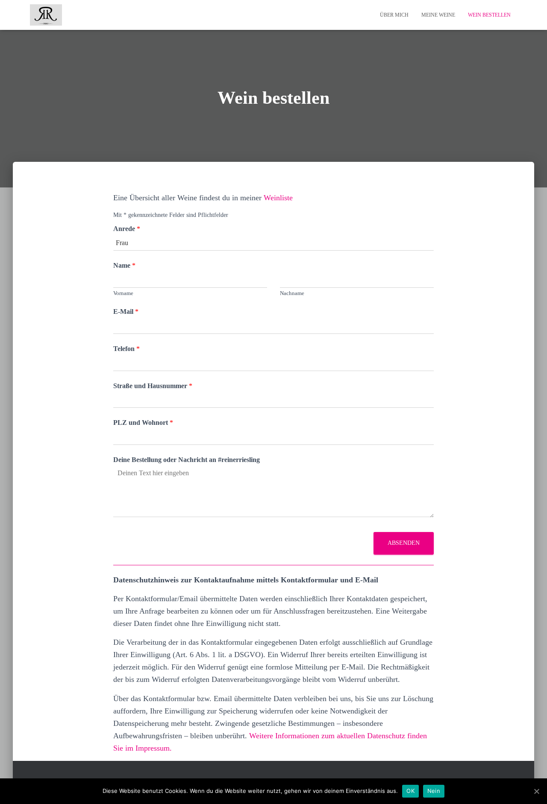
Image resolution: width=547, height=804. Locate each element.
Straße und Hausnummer (152, 385)
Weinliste (278, 197)
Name (124, 265)
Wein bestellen (489, 15)
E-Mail (125, 311)
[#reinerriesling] (46, 15)
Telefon (126, 348)
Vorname (123, 293)
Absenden (404, 543)
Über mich (394, 15)
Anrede (126, 228)
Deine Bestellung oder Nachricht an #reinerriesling (186, 459)
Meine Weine (438, 15)
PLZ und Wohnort (143, 422)
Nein (433, 790)
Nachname (292, 293)
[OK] (536, 791)
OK (410, 790)
